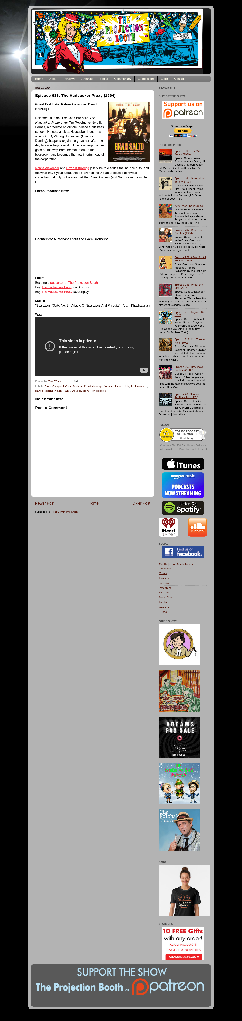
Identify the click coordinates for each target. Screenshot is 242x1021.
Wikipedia (164, 607)
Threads (164, 578)
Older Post (141, 503)
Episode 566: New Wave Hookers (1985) (189, 368)
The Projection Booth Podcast (176, 564)
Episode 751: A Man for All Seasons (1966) (190, 259)
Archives (87, 78)
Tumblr (163, 602)
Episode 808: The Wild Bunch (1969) (188, 152)
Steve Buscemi (80, 390)
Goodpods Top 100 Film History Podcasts (183, 445)
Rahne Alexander (47, 168)
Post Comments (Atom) (65, 511)
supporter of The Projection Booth (74, 282)
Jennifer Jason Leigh (116, 386)
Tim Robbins (98, 390)
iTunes (163, 573)
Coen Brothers (74, 386)
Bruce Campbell (54, 386)
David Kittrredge (77, 168)
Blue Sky (164, 582)
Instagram (165, 587)
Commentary (122, 78)
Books (103, 78)
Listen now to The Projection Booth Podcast (183, 449)
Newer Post (44, 503)
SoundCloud (166, 597)
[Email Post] (75, 380)
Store (164, 78)
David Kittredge (93, 386)
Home (39, 78)
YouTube (164, 592)
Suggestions (146, 78)
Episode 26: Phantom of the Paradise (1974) (189, 396)
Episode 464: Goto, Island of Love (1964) (190, 180)
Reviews (69, 78)
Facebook (165, 568)
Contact (179, 78)
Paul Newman (138, 386)
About (53, 78)
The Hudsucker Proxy (57, 287)
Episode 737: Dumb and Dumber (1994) (189, 231)
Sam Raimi (63, 390)
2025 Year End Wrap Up (189, 205)
